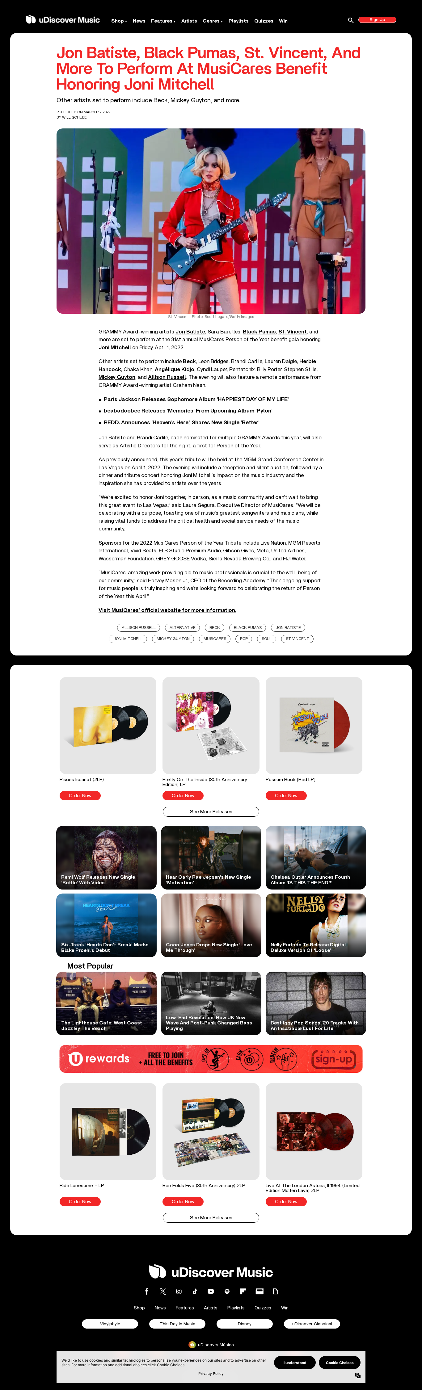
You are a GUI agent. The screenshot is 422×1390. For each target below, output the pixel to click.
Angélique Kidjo (174, 369)
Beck (189, 361)
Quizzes (263, 21)
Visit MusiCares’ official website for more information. (167, 610)
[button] (108, 738)
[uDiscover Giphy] (275, 1291)
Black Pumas (259, 331)
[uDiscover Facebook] (146, 1291)
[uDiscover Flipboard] (243, 1291)
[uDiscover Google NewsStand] (259, 1291)
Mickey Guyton (117, 377)
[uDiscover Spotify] (227, 1291)
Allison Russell (167, 377)
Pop (244, 639)
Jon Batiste (190, 331)
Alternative (183, 628)
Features (161, 21)
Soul (267, 639)
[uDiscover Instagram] (179, 1291)
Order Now (80, 795)
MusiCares (215, 639)
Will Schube (74, 117)
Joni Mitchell (115, 347)
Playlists (239, 21)
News (139, 21)
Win (283, 21)
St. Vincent (292, 331)
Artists (189, 21)
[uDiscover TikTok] (195, 1291)
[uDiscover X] (162, 1291)
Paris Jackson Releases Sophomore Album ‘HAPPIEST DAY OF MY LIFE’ (196, 399)
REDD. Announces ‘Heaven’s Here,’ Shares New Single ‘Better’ (182, 422)
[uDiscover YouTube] (211, 1291)
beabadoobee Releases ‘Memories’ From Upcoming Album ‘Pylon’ (188, 411)
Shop (117, 21)
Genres (211, 21)
